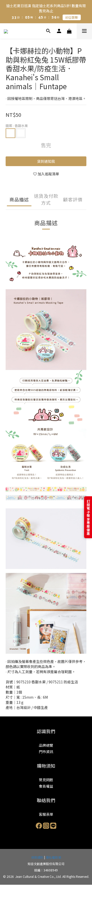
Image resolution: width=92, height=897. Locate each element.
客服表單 (46, 814)
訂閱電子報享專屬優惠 (88, 517)
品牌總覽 (46, 745)
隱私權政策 (53, 857)
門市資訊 (46, 751)
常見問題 (46, 779)
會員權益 (46, 786)
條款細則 (37, 857)
